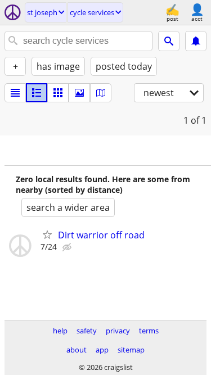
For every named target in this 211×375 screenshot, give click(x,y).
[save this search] (195, 41)
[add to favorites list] (47, 234)
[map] (100, 92)
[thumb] (36, 92)
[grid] (58, 92)
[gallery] (79, 92)
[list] (15, 92)
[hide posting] (68, 247)
